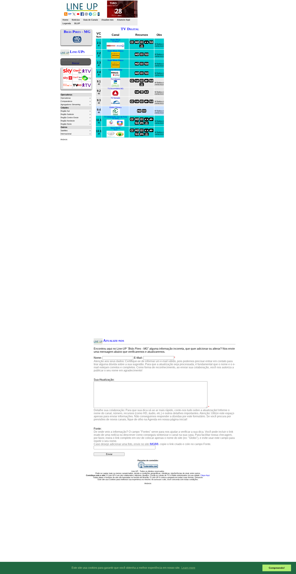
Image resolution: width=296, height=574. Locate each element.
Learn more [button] (188, 567)
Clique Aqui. (205, 475)
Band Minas (115, 128)
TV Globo (115, 119)
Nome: (98, 357)
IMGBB (154, 444)
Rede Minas (115, 40)
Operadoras (66, 98)
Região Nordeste (68, 121)
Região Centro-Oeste (69, 117)
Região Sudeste (67, 114)
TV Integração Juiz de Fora (115, 117)
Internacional (66, 134)
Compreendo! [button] (277, 567)
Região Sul (65, 111)
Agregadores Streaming (70, 104)
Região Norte (66, 124)
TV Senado (115, 98)
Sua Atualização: (104, 379)
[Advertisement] (200, 13)
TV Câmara (115, 79)
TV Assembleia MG (116, 89)
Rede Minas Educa (115, 51)
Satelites (64, 130)
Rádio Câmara (115, 107)
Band (115, 130)
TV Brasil (115, 41)
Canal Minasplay (115, 70)
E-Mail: (138, 357)
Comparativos (66, 101)
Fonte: (164, 436)
